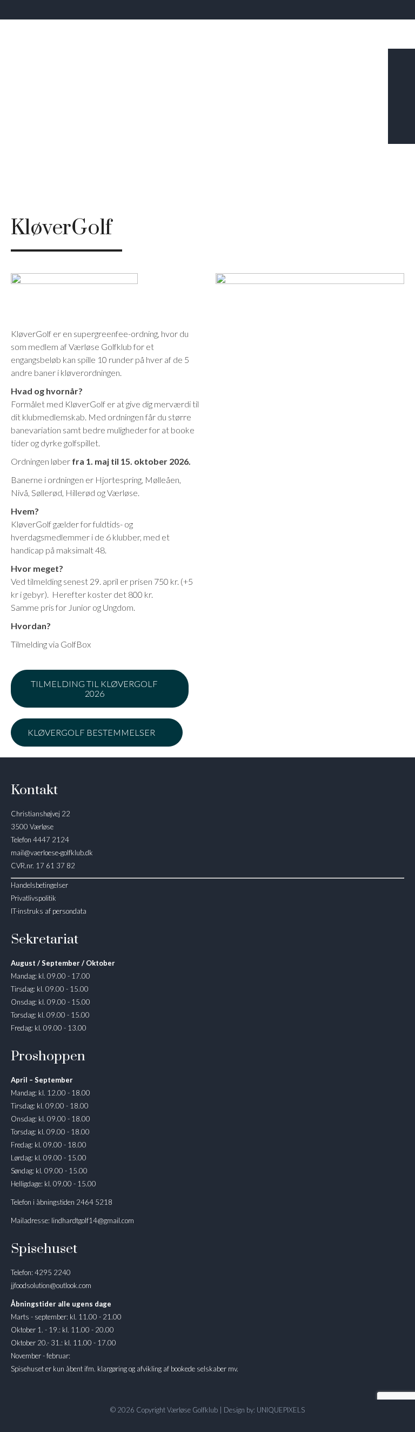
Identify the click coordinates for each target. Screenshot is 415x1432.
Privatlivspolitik (33, 898)
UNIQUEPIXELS (281, 1409)
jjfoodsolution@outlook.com (51, 1285)
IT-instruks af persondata (48, 911)
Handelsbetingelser (39, 885)
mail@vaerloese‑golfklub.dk (52, 852)
